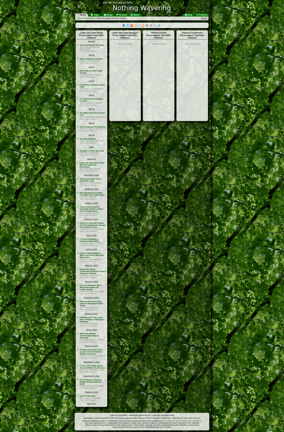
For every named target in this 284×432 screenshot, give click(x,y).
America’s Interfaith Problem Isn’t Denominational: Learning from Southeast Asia (92, 225)
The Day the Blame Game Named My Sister (90, 180)
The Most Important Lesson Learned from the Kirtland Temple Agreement (91, 352)
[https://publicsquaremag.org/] (78, 45)
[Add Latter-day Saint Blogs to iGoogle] (155, 25)
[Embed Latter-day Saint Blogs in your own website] (159, 25)
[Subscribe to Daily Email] (140, 25)
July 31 (91, 55)
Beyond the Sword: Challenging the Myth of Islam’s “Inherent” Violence (93, 271)
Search (204, 18)
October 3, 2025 (91, 203)
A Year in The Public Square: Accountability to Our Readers (92, 367)
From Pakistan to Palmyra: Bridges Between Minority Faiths (91, 382)
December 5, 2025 (91, 175)
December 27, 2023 (92, 362)
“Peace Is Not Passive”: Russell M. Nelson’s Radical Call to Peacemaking (91, 209)
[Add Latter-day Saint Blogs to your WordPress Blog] (148, 25)
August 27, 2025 (91, 219)
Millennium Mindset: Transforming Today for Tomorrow (89, 336)
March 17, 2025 (91, 265)
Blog (189, 15)
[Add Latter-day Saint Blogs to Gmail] (151, 25)
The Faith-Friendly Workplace (92, 45)
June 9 (91, 81)
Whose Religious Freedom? (91, 59)
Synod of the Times (88, 396)
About (136, 15)
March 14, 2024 (91, 346)
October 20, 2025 (92, 189)
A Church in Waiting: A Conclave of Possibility (89, 240)
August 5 (91, 41)
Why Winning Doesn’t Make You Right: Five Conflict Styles (92, 194)
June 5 (91, 95)
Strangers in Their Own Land (92, 151)
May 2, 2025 (91, 235)
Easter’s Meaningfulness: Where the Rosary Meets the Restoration (92, 255)
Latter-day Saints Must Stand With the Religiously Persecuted (92, 165)
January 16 (91, 159)
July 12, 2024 (91, 330)
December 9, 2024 (91, 298)
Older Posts (91, 404)
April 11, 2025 (91, 249)
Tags (96, 15)
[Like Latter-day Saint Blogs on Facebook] (124, 25)
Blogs (109, 15)
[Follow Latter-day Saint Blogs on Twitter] (128, 25)
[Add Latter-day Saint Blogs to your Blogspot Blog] (144, 25)
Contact (122, 15)
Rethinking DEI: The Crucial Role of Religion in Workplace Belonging (92, 320)
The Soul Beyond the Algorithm (93, 127)
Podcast (203, 15)
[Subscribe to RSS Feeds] (136, 25)
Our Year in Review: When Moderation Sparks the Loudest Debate (90, 287)
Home (82, 15)
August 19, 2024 (91, 314)
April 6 (91, 147)
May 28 (92, 109)
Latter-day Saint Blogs (86, 18)
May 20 (92, 123)
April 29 (91, 135)
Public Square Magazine (88, 51)
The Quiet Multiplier (88, 139)
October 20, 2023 (92, 392)
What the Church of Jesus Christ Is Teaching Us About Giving (91, 303)
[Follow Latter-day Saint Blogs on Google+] (132, 25)
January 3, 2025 (91, 282)
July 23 (91, 67)
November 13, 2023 (92, 376)
